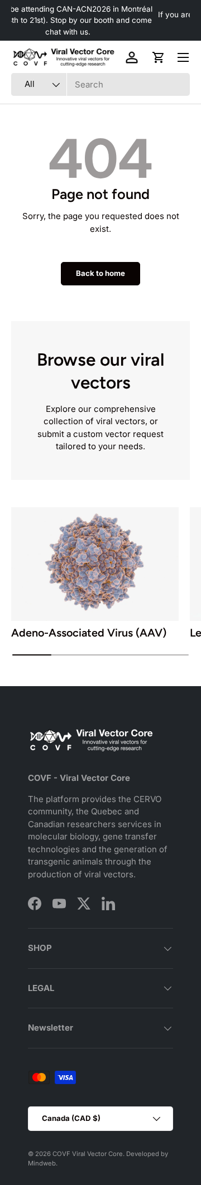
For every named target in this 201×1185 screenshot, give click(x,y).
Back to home (100, 273)
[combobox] (100, 84)
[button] (158, 57)
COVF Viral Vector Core (87, 1154)
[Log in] (131, 57)
